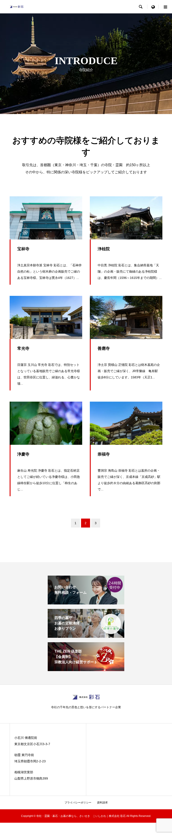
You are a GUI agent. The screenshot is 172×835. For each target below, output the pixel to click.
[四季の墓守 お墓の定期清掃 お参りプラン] (86, 636)
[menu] (153, 6)
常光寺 (23, 348)
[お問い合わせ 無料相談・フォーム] (86, 602)
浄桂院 (104, 249)
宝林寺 (23, 249)
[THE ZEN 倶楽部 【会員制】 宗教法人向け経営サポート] (86, 669)
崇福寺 (104, 454)
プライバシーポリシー (77, 802)
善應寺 (104, 348)
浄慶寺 (23, 454)
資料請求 (102, 802)
